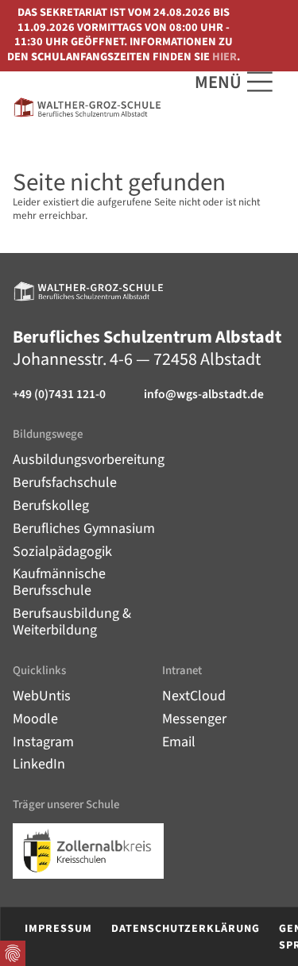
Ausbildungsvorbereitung (88, 460)
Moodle (35, 719)
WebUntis (42, 696)
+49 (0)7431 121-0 (59, 394)
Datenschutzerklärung (185, 929)
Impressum (58, 929)
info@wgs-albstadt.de (204, 394)
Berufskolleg (51, 506)
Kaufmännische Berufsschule (59, 582)
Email (178, 742)
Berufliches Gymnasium (84, 529)
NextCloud (194, 696)
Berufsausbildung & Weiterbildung (72, 622)
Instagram (43, 742)
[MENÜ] (260, 81)
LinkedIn (39, 764)
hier (224, 56)
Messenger (194, 719)
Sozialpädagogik (62, 552)
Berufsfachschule (65, 483)
